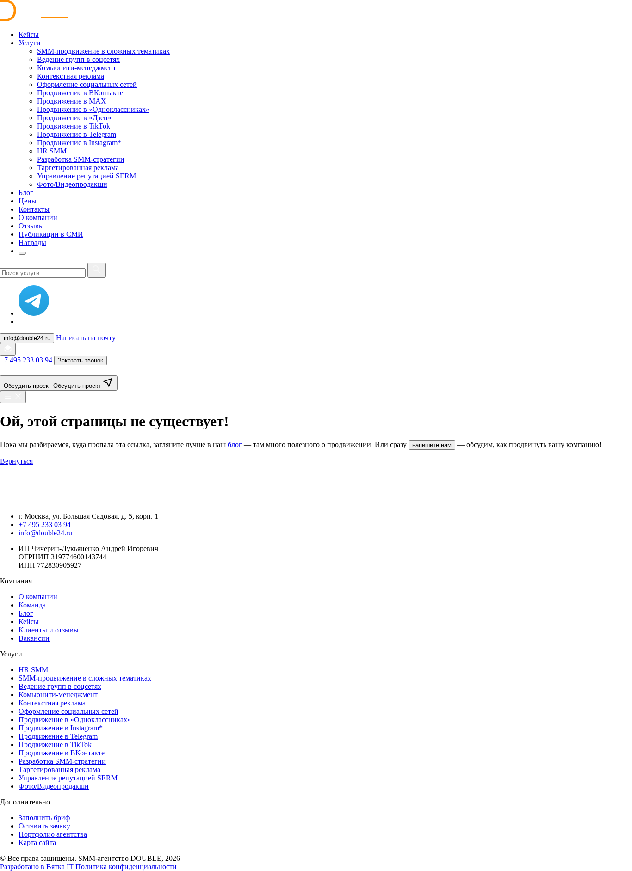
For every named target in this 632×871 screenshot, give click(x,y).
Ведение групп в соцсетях (60, 686)
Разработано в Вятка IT (37, 867)
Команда (32, 605)
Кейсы (29, 622)
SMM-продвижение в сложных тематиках (85, 678)
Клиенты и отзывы (49, 630)
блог (235, 444)
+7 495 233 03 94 (45, 524)
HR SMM (33, 670)
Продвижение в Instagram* (61, 728)
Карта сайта (37, 842)
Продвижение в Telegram (58, 736)
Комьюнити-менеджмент (58, 695)
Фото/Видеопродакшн (54, 786)
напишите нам (432, 445)
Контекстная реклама (52, 703)
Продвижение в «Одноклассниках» (75, 720)
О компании (38, 597)
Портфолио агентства (53, 834)
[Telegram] (34, 313)
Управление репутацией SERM (68, 778)
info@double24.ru (45, 533)
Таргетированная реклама (59, 769)
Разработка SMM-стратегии (62, 761)
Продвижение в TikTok (55, 744)
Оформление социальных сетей (68, 711)
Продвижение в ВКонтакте (62, 753)
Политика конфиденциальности (126, 867)
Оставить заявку (44, 826)
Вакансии (34, 638)
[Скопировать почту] (8, 349)
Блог (26, 613)
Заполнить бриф (44, 818)
